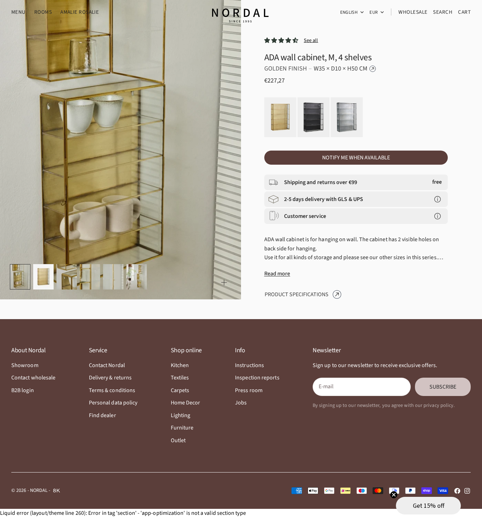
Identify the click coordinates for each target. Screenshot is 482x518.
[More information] (437, 199)
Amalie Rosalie (79, 12)
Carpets (180, 390)
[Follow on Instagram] (467, 490)
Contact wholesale (33, 378)
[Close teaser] (393, 494)
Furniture (182, 428)
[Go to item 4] (90, 277)
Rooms (43, 12)
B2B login (22, 390)
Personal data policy (113, 403)
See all (311, 40)
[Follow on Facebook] (457, 490)
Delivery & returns (110, 378)
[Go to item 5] (113, 277)
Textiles (180, 378)
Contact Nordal (107, 365)
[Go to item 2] (43, 277)
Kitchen (180, 365)
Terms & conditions (112, 390)
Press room (249, 390)
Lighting (181, 415)
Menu (18, 12)
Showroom (24, 365)
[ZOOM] (224, 282)
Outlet (178, 440)
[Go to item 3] (66, 277)
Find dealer (102, 415)
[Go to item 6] (136, 277)
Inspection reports (257, 378)
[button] (428, 505)
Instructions (249, 365)
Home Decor (185, 403)
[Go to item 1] (20, 277)
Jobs (241, 403)
